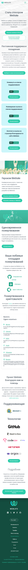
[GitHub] (20, 512)
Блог (14, 545)
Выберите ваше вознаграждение (14, 73)
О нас (14, 548)
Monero (8, 359)
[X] (11, 512)
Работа (15, 539)
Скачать (15, 527)
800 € (14, 142)
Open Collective (17, 290)
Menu (25, 2)
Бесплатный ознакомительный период (14, 492)
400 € (14, 116)
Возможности (15, 524)
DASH (7, 338)
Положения (4, 562)
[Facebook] (17, 512)
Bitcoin (8, 324)
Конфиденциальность (12, 562)
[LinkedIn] (8, 512)
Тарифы (15, 530)
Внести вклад (14, 533)
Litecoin (8, 331)
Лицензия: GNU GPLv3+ (19, 559)
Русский (13, 520)
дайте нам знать (14, 398)
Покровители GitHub (17, 278)
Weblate (7, 2)
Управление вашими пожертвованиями (14, 37)
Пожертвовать (14, 97)
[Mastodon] (14, 512)
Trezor (10, 303)
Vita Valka (24, 562)
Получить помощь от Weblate (11, 200)
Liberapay (17, 284)
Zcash (7, 345)
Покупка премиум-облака (14, 32)
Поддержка (15, 542)
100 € (14, 91)
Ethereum (9, 352)
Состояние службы (14, 556)
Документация (15, 551)
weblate (14, 509)
